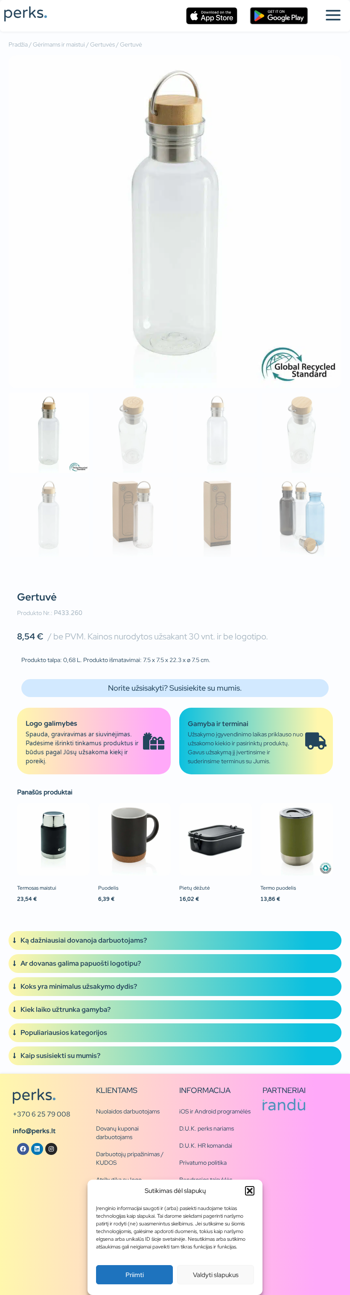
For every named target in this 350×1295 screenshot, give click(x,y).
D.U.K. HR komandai (205, 1145)
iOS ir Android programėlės (215, 1111)
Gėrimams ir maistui (59, 44)
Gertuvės (102, 44)
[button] (249, 1191)
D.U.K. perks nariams (206, 1128)
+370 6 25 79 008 (41, 1114)
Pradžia (18, 44)
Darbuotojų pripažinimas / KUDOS (129, 1158)
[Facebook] (23, 1149)
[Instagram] (51, 1149)
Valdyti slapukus (216, 1275)
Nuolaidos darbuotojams (128, 1111)
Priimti (134, 1275)
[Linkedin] (37, 1149)
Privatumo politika (203, 1162)
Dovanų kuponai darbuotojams (117, 1133)
